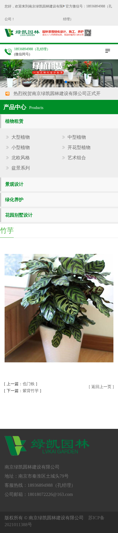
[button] (52, 82)
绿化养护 (14, 199)
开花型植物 (79, 147)
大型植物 (20, 137)
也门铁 (29, 384)
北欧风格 (20, 158)
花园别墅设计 (19, 215)
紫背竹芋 (31, 391)
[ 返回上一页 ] (101, 387)
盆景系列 (20, 168)
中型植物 (77, 137)
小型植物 (20, 147)
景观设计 (14, 184)
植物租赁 (14, 121)
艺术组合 (77, 158)
